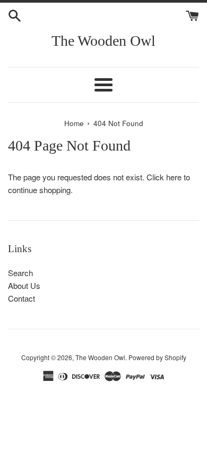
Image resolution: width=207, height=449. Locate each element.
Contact (21, 298)
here (174, 176)
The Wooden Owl (103, 40)
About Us (24, 285)
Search (20, 272)
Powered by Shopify (157, 357)
